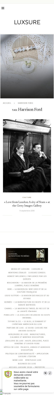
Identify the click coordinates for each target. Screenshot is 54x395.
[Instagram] (25, 29)
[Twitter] (21, 29)
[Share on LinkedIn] (27, 215)
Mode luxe (18, 360)
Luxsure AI (37, 269)
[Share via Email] (39, 215)
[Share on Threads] (33, 215)
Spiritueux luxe (33, 360)
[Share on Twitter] (21, 215)
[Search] (51, 8)
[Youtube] (33, 29)
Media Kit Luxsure (20, 269)
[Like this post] (14, 215)
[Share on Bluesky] (36, 215)
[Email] (37, 29)
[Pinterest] (29, 29)
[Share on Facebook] (18, 215)
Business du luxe (27, 364)
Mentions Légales (17, 273)
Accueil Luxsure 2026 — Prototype (27, 367)
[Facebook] (16, 29)
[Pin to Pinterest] (24, 215)
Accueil (7, 103)
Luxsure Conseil (37, 273)
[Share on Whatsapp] (30, 215)
